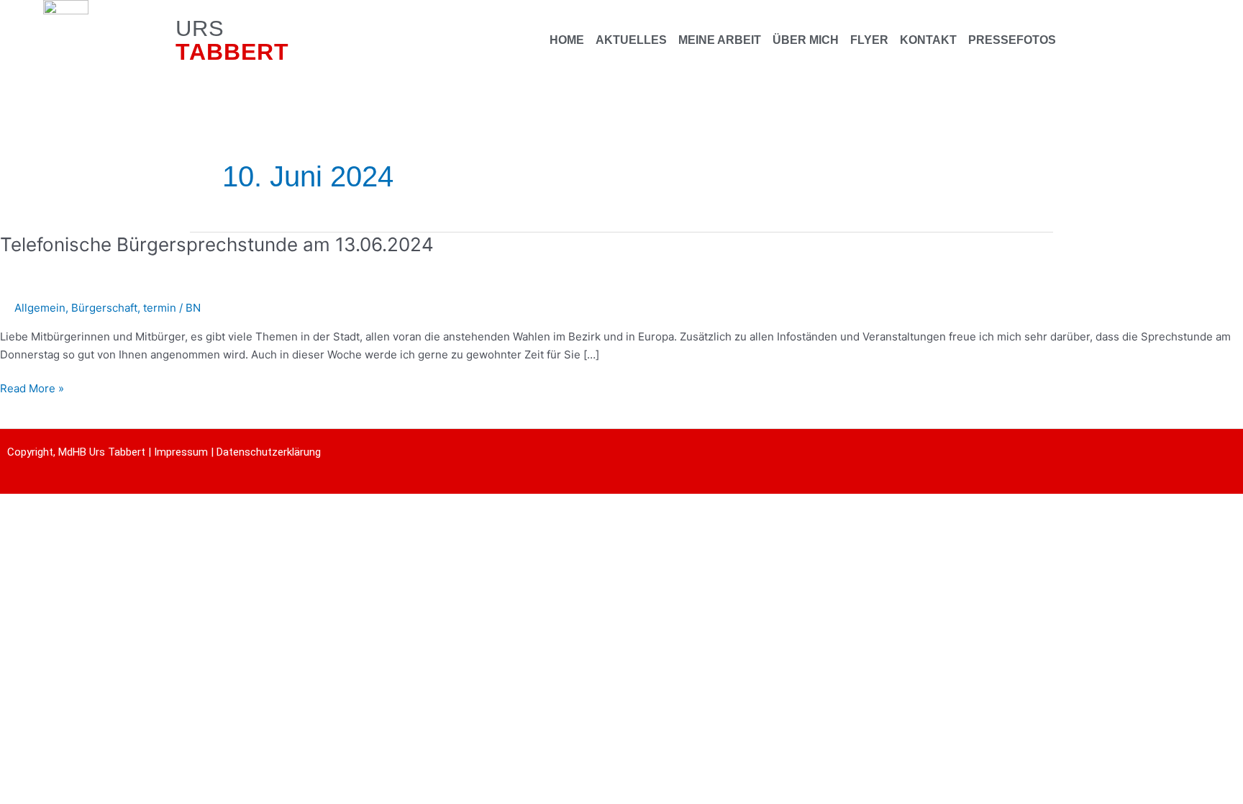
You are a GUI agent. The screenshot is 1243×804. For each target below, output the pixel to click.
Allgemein (39, 308)
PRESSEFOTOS (1012, 40)
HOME (567, 40)
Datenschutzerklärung (269, 452)
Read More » (32, 387)
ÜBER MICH (806, 40)
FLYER (869, 40)
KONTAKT (928, 40)
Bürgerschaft (104, 308)
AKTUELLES (631, 40)
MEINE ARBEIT (719, 40)
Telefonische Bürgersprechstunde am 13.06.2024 (217, 244)
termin (159, 308)
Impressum (181, 452)
